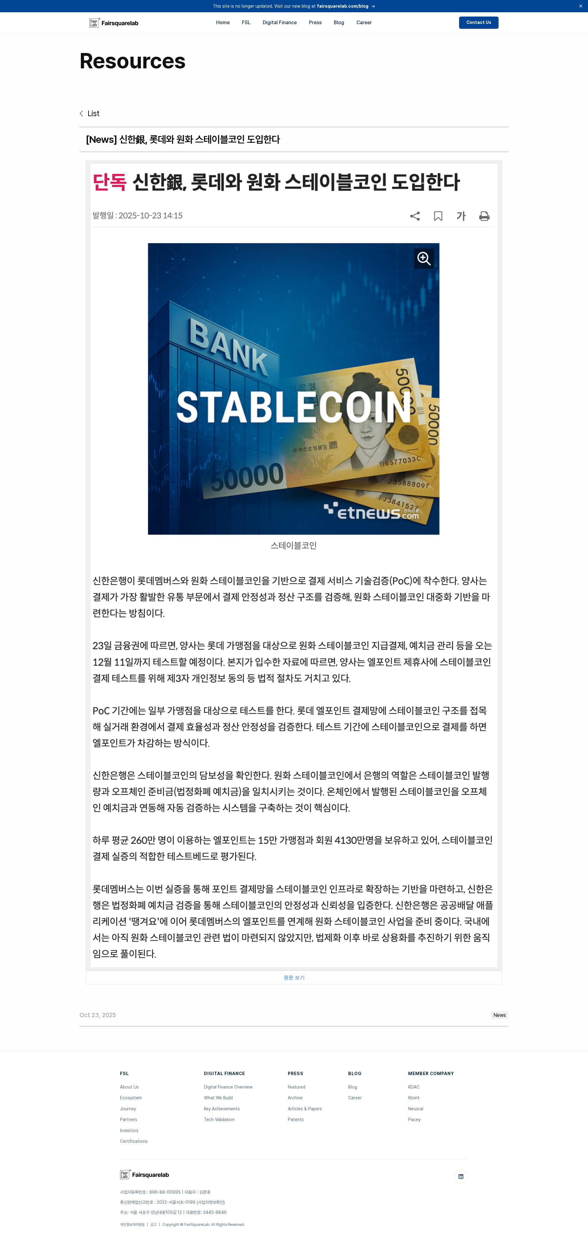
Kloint (414, 1097)
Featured (296, 1087)
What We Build (218, 1097)
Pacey (414, 1119)
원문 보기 (294, 977)
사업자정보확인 (211, 1202)
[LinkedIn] (461, 1176)
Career (364, 22)
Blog (339, 22)
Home (223, 22)
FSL (246, 22)
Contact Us (478, 22)
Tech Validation (219, 1119)
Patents (296, 1119)
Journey (128, 1108)
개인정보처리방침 (132, 1224)
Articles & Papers (305, 1108)
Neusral (415, 1108)
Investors (129, 1130)
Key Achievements (222, 1108)
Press (315, 22)
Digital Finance (280, 22)
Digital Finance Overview (228, 1087)
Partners (128, 1119)
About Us (129, 1087)
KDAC (414, 1087)
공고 (153, 1224)
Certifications (134, 1141)
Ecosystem (131, 1097)
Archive (295, 1097)
